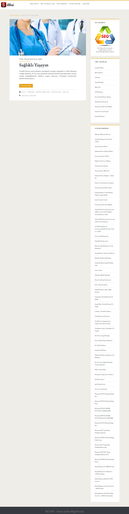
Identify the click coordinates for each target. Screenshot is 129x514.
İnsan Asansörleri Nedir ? (102, 156)
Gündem (30, 92)
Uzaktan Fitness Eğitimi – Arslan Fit (104, 177)
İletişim (85, 4)
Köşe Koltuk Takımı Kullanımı (103, 340)
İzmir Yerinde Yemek (101, 200)
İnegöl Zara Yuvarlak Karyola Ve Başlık (104, 298)
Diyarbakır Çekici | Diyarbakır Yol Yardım (104, 330)
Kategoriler (74, 4)
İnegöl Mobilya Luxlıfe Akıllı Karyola (103, 291)
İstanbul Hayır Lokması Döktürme (105, 253)
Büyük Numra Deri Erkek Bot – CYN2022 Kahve (104, 473)
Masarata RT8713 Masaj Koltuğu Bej (104, 424)
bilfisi (40, 59)
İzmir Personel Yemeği (101, 111)
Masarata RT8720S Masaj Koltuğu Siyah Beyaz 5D (102, 453)
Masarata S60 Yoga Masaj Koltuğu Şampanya (102, 432)
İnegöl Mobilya (99, 68)
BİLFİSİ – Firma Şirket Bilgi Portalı (64, 511)
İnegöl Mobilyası (100, 116)
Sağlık (66, 92)
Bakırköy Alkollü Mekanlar (102, 275)
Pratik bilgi (56, 92)
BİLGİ (24, 92)
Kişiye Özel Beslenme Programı (104, 183)
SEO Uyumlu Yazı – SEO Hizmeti (54, 4)
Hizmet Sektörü (43, 92)
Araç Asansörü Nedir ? (101, 146)
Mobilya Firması (99, 379)
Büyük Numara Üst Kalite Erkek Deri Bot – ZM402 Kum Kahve (104, 495)
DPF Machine (99, 92)
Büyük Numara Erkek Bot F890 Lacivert (104, 480)
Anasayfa (15, 15)
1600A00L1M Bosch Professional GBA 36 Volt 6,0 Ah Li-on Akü (104, 229)
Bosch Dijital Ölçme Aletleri (103, 97)
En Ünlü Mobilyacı (100, 345)
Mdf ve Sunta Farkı (100, 369)
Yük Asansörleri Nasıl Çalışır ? (103, 188)
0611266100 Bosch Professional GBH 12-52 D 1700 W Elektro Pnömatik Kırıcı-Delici (104, 212)
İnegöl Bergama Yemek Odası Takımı (103, 140)
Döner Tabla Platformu (101, 236)
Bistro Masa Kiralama (101, 285)
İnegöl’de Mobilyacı (100, 350)
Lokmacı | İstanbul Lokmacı (103, 311)
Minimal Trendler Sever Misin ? (104, 374)
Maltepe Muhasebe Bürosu (103, 134)
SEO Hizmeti (99, 73)
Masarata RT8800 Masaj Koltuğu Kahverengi (104, 439)
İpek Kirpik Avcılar (100, 384)
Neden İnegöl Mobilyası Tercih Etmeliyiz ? (104, 247)
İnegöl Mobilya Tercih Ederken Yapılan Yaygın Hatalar (104, 194)
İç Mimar (97, 77)
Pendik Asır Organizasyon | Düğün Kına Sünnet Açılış (103, 322)
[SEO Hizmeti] (105, 45)
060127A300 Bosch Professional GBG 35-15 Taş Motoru (105, 221)
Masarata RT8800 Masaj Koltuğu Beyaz (104, 461)
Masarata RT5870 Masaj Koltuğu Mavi (104, 402)
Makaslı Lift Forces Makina (103, 161)
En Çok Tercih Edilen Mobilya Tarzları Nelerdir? (104, 364)
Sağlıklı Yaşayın (48, 37)
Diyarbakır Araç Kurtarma (102, 316)
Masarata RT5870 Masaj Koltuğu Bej (104, 395)
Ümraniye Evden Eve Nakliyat (103, 107)
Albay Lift (97, 87)
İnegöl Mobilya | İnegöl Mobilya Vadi (104, 264)
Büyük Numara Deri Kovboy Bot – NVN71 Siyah (104, 487)
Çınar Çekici (98, 270)
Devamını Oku (27, 86)
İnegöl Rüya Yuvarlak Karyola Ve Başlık (104, 305)
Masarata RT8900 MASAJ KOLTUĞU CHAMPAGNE (103, 410)
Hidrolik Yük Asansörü (101, 102)
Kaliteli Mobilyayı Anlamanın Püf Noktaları (104, 356)
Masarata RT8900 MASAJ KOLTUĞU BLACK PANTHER (104, 417)
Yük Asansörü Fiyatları (101, 166)
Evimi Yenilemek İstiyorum (103, 280)
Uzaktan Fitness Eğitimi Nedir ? (104, 151)
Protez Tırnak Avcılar (101, 389)
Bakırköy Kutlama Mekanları (103, 258)
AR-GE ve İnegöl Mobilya (102, 336)
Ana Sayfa (34, 4)
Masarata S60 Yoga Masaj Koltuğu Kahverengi (102, 446)
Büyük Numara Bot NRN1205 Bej (104, 467)
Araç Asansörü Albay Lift (102, 171)
